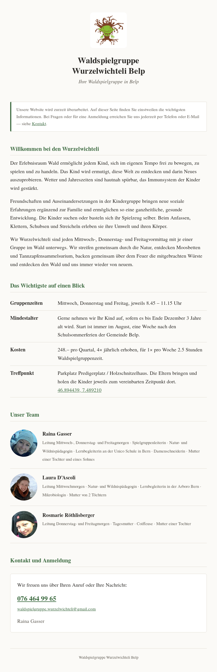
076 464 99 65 (36, 598)
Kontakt (39, 123)
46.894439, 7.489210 (79, 389)
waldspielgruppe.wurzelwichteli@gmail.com (56, 609)
